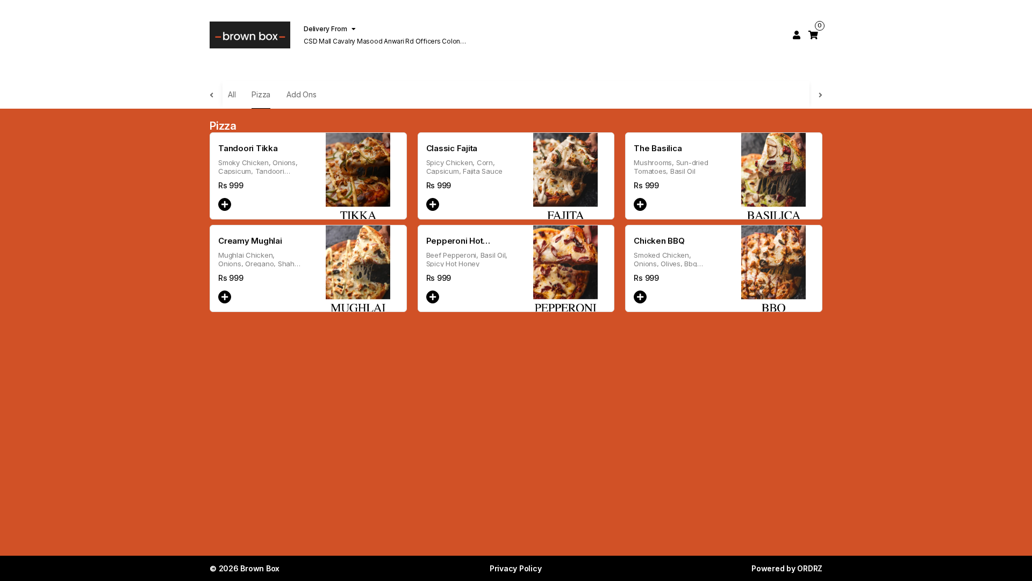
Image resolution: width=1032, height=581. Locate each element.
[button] (224, 204)
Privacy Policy (516, 568)
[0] (813, 35)
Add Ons (301, 94)
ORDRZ (809, 568)
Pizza (261, 94)
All (231, 94)
